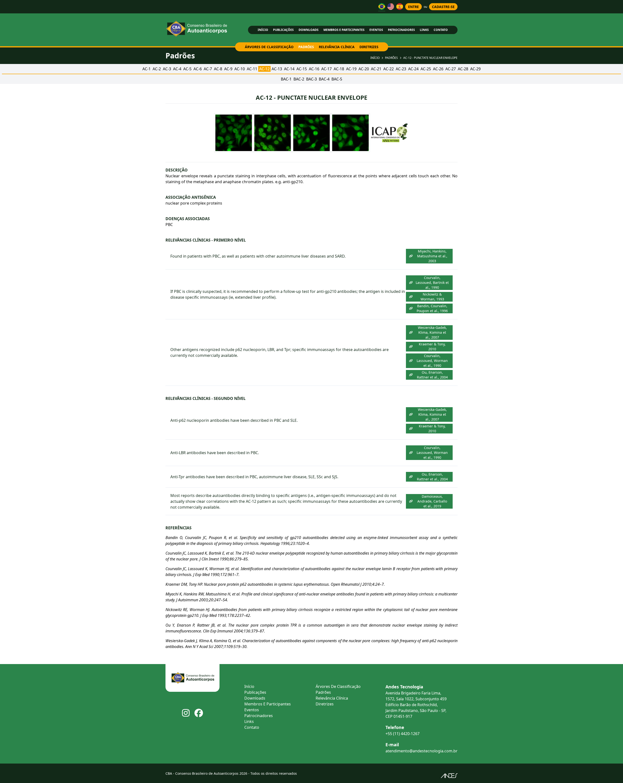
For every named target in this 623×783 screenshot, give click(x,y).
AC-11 (252, 69)
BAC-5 (336, 79)
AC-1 (146, 69)
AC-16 (314, 69)
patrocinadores (401, 30)
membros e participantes (344, 30)
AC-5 (187, 69)
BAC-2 (298, 79)
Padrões (391, 58)
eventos (376, 30)
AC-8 (218, 69)
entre (413, 6)
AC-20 (363, 69)
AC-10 (239, 69)
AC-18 (339, 69)
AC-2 (157, 69)
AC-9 (228, 69)
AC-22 (388, 69)
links (424, 30)
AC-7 (208, 69)
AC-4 (177, 69)
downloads (309, 30)
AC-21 (376, 69)
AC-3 (167, 69)
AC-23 (401, 69)
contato (441, 30)
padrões (306, 47)
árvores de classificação (269, 47)
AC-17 (326, 69)
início (263, 30)
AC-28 (463, 69)
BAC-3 (311, 79)
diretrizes (368, 47)
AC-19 (351, 69)
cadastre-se (443, 6)
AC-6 (197, 69)
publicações (283, 30)
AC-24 (413, 69)
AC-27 (450, 69)
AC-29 (475, 69)
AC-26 (438, 69)
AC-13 (277, 69)
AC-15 (301, 69)
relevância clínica (337, 47)
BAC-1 (286, 79)
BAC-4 (324, 79)
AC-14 (289, 69)
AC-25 (426, 69)
